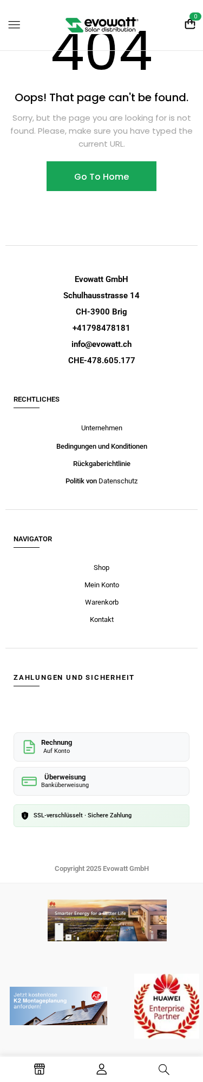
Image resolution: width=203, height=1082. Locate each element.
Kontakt (102, 619)
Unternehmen (101, 428)
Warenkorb (102, 602)
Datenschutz (118, 481)
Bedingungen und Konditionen (101, 446)
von (92, 481)
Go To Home (101, 177)
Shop (101, 567)
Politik (76, 481)
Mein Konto (101, 585)
